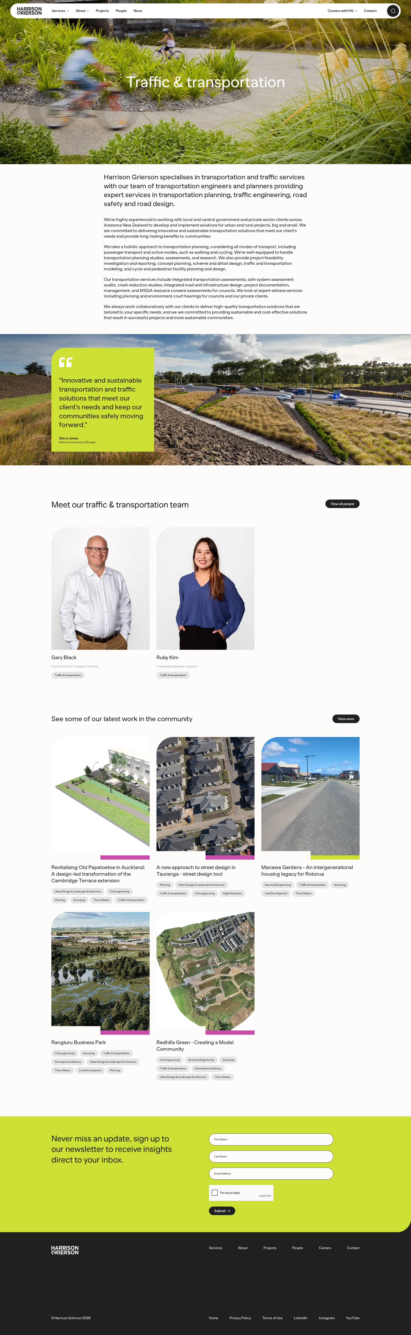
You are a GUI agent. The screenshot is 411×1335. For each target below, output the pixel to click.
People (297, 1248)
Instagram (327, 1318)
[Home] (26, 11)
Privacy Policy (240, 1318)
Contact (353, 1248)
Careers (325, 1248)
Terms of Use (272, 1318)
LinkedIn (300, 1318)
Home (213, 1318)
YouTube (353, 1318)
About (243, 1248)
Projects (270, 1248)
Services (215, 1248)
